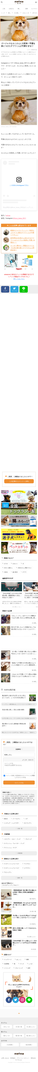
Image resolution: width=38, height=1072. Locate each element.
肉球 (29, 968)
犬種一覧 (19, 828)
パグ (26, 819)
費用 (27, 959)
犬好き (6, 572)
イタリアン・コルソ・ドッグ (12, 839)
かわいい (15, 563)
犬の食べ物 (19, 1027)
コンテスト (34, 8)
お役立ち (11, 8)
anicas (8, 215)
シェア (5, 291)
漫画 (26, 8)
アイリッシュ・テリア (10, 848)
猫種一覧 (19, 878)
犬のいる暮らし (8, 568)
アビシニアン (8, 872)
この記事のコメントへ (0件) (19, 481)
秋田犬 (6, 819)
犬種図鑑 (19, 853)
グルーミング (19, 968)
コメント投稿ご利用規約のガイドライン (18, 775)
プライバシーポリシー (23, 1058)
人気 (4, 8)
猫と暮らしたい (30, 1035)
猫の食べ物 (19, 1035)
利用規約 (12, 1058)
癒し (19, 8)
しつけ (31, 964)
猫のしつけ (6, 1035)
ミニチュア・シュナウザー (11, 823)
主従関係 (6, 964)
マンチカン (27, 864)
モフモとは (18, 1060)
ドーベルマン (16, 819)
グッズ (22, 964)
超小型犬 (15, 572)
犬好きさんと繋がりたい (25, 568)
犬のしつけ (6, 1027)
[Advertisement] (19, 383)
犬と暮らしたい (30, 1027)
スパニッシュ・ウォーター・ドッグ (14, 843)
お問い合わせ (5, 1058)
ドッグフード (8, 959)
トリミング (7, 968)
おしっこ (19, 959)
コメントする (19, 783)
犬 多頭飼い (10, 1044)
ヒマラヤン (27, 868)
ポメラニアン (28, 823)
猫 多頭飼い (29, 1044)
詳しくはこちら (19, 279)
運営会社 (33, 1058)
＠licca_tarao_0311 (19, 218)
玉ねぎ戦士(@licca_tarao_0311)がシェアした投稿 (19, 207)
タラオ (6, 563)
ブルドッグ (28, 839)
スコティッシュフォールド (11, 864)
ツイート (14, 291)
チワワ (24, 572)
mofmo (19, 2)
